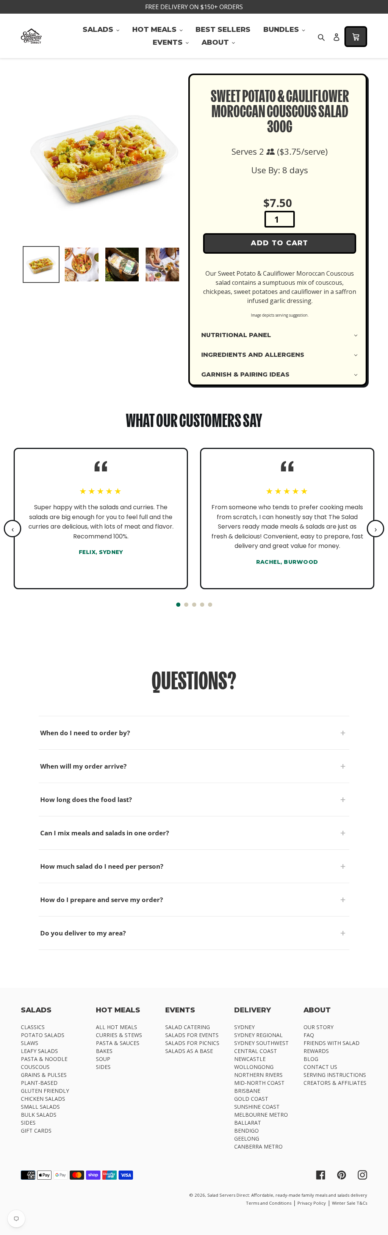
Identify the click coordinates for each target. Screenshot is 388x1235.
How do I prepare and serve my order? (101, 899)
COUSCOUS (35, 1066)
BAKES (104, 1051)
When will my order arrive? (83, 766)
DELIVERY (252, 1010)
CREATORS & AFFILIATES (335, 1082)
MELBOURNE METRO (261, 1114)
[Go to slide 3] (194, 605)
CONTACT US (320, 1066)
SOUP (103, 1058)
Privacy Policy (311, 1203)
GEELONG (246, 1138)
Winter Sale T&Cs (349, 1203)
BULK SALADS (38, 1114)
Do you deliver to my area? (83, 933)
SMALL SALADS (40, 1106)
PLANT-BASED (39, 1082)
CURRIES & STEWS (119, 1035)
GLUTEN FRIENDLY (45, 1090)
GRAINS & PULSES (44, 1074)
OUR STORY (318, 1027)
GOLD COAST (251, 1098)
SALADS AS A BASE (189, 1051)
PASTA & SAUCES (117, 1043)
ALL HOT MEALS (116, 1027)
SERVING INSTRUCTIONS (335, 1074)
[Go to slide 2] (186, 605)
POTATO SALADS (42, 1035)
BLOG (311, 1058)
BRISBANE (247, 1090)
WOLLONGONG (254, 1066)
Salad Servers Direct (228, 1195)
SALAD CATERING (187, 1027)
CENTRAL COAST (255, 1051)
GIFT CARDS (36, 1130)
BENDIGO (246, 1130)
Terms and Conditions (268, 1203)
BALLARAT (247, 1122)
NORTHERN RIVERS (258, 1074)
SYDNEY (244, 1027)
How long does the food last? (86, 799)
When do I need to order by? (85, 732)
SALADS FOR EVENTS (192, 1035)
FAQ (309, 1035)
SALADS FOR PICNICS (192, 1043)
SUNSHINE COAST (257, 1106)
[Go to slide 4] (202, 605)
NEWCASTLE (250, 1058)
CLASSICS (33, 1027)
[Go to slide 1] (178, 605)
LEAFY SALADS (39, 1051)
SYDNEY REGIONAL (258, 1035)
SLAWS (29, 1043)
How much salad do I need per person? (101, 866)
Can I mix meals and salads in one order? (104, 833)
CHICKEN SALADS (43, 1098)
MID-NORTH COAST (259, 1082)
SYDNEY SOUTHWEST (261, 1043)
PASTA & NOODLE (44, 1058)
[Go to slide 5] (210, 605)
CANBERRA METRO (258, 1146)
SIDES (28, 1122)
